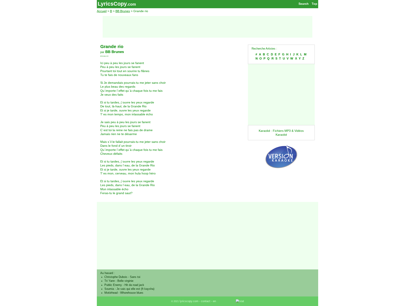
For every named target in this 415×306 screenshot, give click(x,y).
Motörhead (111, 292)
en (214, 301)
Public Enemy (113, 285)
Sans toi (135, 277)
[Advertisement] (207, 27)
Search (303, 3)
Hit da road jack (134, 285)
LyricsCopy (112, 4)
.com (131, 4)
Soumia (109, 288)
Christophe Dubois (115, 277)
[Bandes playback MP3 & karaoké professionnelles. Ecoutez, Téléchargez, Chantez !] (281, 172)
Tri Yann (109, 280)
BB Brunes (122, 11)
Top (314, 3)
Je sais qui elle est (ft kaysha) (135, 288)
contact (205, 301)
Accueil (102, 11)
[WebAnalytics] (226, 301)
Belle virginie (125, 280)
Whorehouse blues (131, 292)
